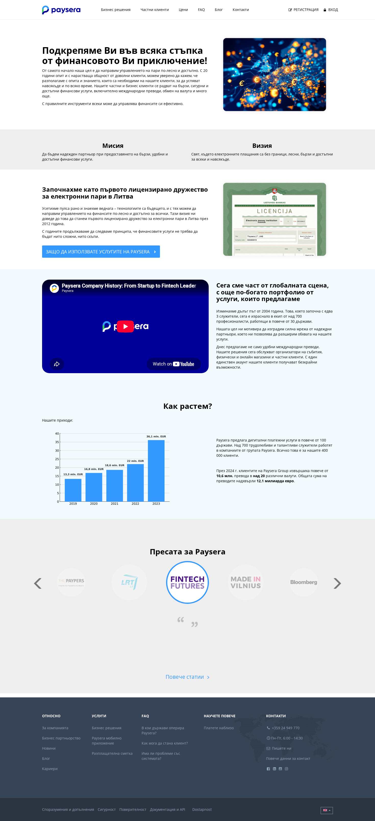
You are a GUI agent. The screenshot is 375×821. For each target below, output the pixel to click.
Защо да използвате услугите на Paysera (98, 252)
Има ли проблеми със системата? (161, 756)
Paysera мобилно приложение (106, 741)
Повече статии (185, 676)
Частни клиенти (155, 9)
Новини (49, 748)
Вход (332, 9)
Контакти (241, 9)
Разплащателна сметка (112, 753)
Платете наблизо (219, 727)
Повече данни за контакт (288, 758)
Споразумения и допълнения (68, 809)
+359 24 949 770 (285, 727)
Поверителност (132, 809)
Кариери (50, 768)
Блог (219, 9)
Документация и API (167, 809)
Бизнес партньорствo (61, 738)
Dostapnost (202, 809)
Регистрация (306, 9)
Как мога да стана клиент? (165, 743)
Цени (183, 9)
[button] (327, 810)
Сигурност (107, 809)
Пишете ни (281, 748)
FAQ (201, 9)
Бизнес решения (116, 9)
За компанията (55, 727)
